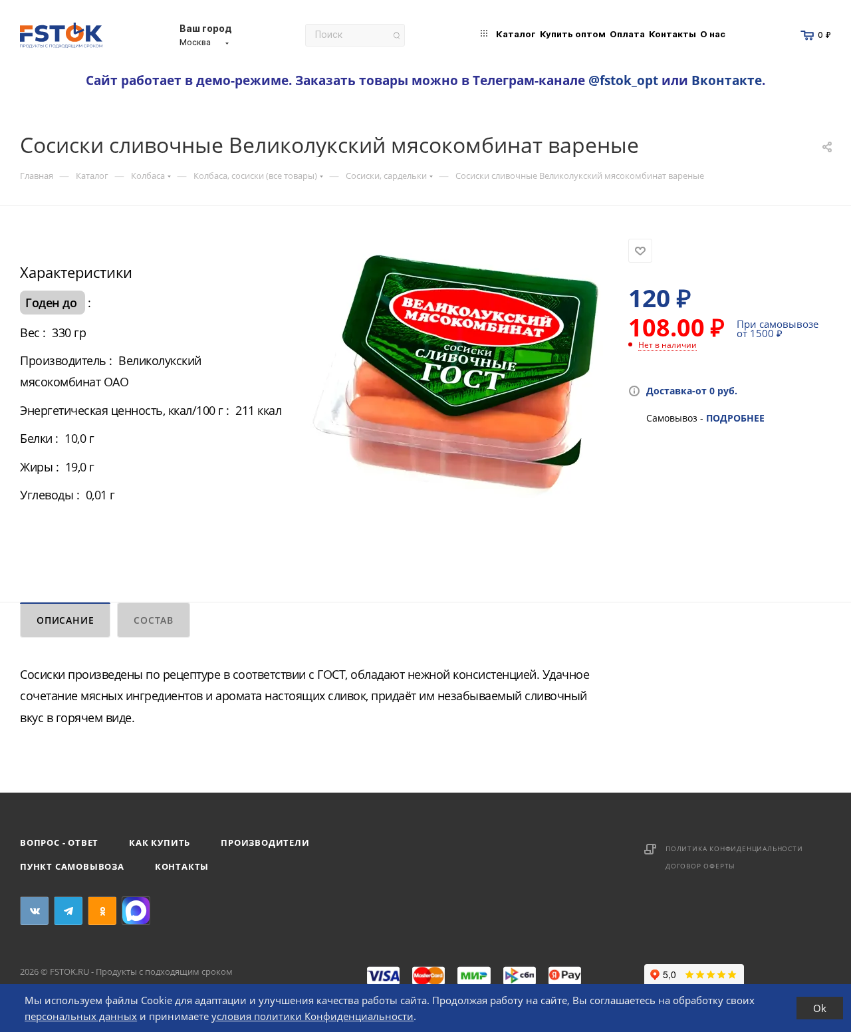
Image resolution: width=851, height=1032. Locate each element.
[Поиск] (396, 36)
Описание (65, 620)
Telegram (68, 910)
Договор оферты (700, 865)
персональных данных (81, 1016)
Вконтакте (726, 80)
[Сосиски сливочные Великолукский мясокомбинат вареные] (454, 388)
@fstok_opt (623, 80)
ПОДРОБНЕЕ (735, 418)
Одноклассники (102, 910)
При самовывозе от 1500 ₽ (777, 328)
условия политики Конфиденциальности (312, 1016)
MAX (136, 910)
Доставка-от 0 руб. (691, 390)
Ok (819, 1008)
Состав (154, 620)
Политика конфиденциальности (734, 848)
